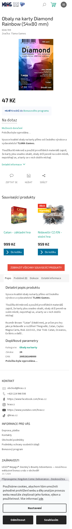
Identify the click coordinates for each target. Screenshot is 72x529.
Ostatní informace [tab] (51, 278)
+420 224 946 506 (16, 394)
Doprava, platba (10, 430)
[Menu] (63, 4)
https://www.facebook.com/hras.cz (27, 399)
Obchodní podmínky (13, 440)
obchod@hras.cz (16, 388)
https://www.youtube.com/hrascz (25, 410)
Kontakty (7, 435)
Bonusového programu (36, 111)
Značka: (14, 33)
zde (41, 499)
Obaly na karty (28, 347)
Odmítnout (18, 520)
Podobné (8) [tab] (20, 278)
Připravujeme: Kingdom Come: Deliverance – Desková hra (33, 479)
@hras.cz (12, 415)
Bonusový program (12, 449)
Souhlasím (51, 520)
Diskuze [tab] (34, 278)
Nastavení (35, 508)
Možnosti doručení (12, 128)
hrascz (11, 404)
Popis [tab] (8, 278)
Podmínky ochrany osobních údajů (20, 444)
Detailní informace (12, 164)
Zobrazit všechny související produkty (36, 267)
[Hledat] (44, 4)
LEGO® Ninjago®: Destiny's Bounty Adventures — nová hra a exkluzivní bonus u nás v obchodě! (34, 468)
